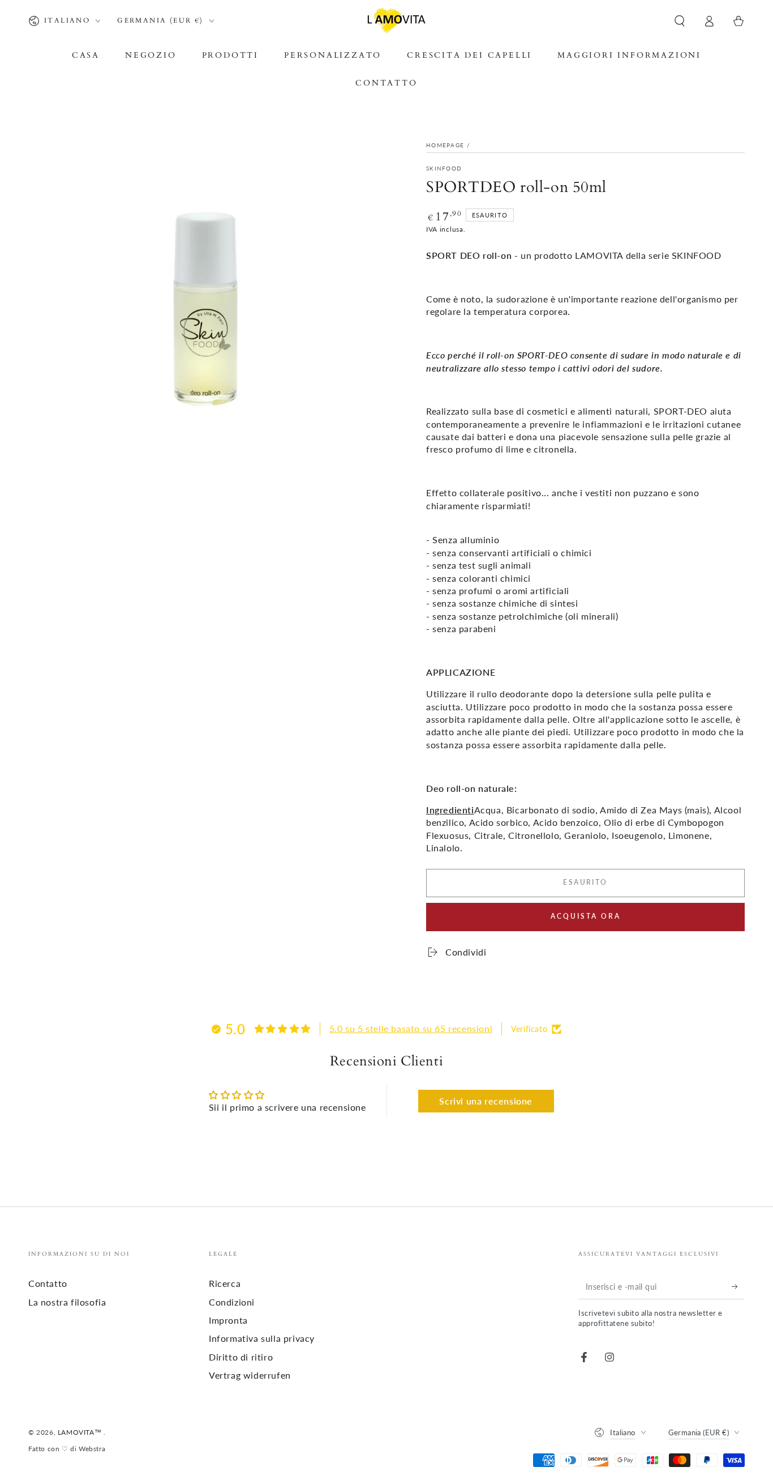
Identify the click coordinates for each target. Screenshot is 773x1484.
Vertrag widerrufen (250, 1375)
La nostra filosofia (67, 1302)
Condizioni (232, 1302)
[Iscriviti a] (738, 1286)
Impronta (228, 1320)
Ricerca (225, 1283)
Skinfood (444, 168)
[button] (679, 20)
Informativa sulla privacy (262, 1338)
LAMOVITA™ (81, 1432)
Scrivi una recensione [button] (485, 1100)
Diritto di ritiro (241, 1356)
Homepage (445, 145)
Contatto (47, 1283)
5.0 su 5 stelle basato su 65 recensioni (410, 1028)
